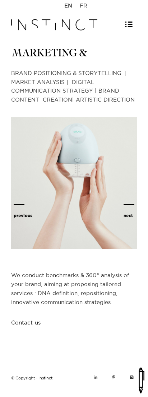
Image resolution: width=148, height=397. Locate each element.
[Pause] (131, 264)
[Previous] (23, 177)
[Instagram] (131, 377)
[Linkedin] (95, 377)
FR (83, 6)
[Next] (129, 177)
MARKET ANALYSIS (75, 185)
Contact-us (26, 323)
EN (68, 6)
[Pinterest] (113, 377)
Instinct (45, 378)
